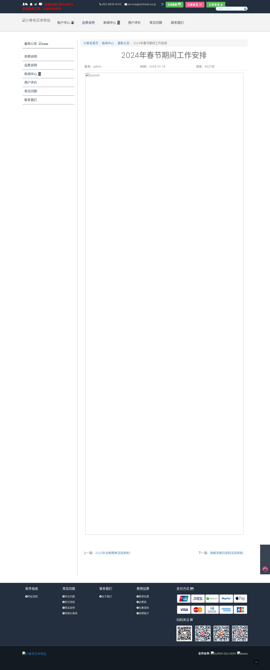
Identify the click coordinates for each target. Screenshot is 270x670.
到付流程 (70, 601)
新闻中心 (109, 23)
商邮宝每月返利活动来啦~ (227, 553)
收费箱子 (144, 613)
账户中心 (63, 23)
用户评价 (134, 23)
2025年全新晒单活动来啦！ (113, 553)
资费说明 (30, 56)
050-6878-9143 (111, 4)
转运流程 (32, 596)
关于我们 (107, 596)
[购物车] (163, 4)
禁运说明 (70, 607)
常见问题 (155, 23)
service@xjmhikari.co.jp (142, 4)
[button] (245, 8)
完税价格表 (71, 613)
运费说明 (88, 23)
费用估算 (144, 596)
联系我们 (177, 23)
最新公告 (31, 44)
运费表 (142, 601)
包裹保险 (144, 607)
